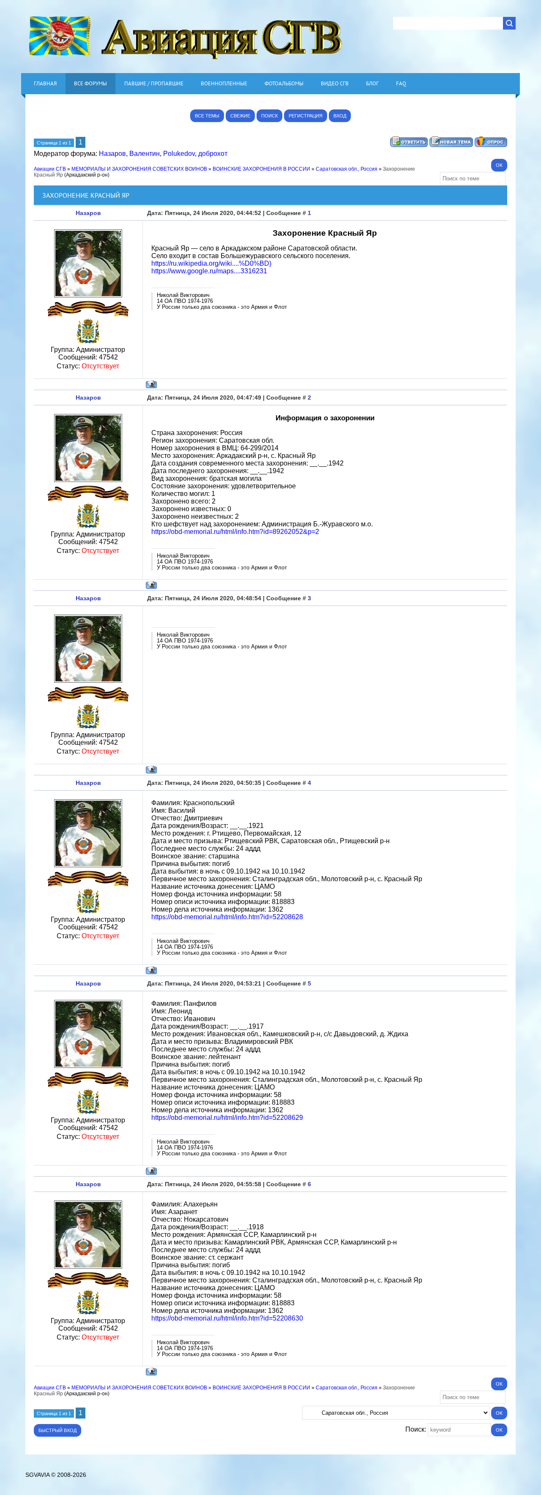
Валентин (144, 153)
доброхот (212, 153)
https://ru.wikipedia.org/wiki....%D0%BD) (211, 263)
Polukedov (179, 153)
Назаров (112, 153)
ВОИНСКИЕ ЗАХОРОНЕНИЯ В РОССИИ (261, 169)
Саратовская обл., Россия (346, 169)
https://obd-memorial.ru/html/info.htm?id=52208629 (227, 1117)
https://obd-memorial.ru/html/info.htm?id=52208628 (227, 916)
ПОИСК (269, 115)
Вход (339, 115)
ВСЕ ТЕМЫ (207, 115)
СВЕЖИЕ (240, 115)
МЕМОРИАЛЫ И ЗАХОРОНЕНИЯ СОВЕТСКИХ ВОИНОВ (139, 169)
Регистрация (305, 115)
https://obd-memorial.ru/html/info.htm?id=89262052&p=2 (235, 531)
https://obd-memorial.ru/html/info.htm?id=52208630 (227, 1318)
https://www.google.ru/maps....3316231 (209, 271)
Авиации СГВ (50, 169)
